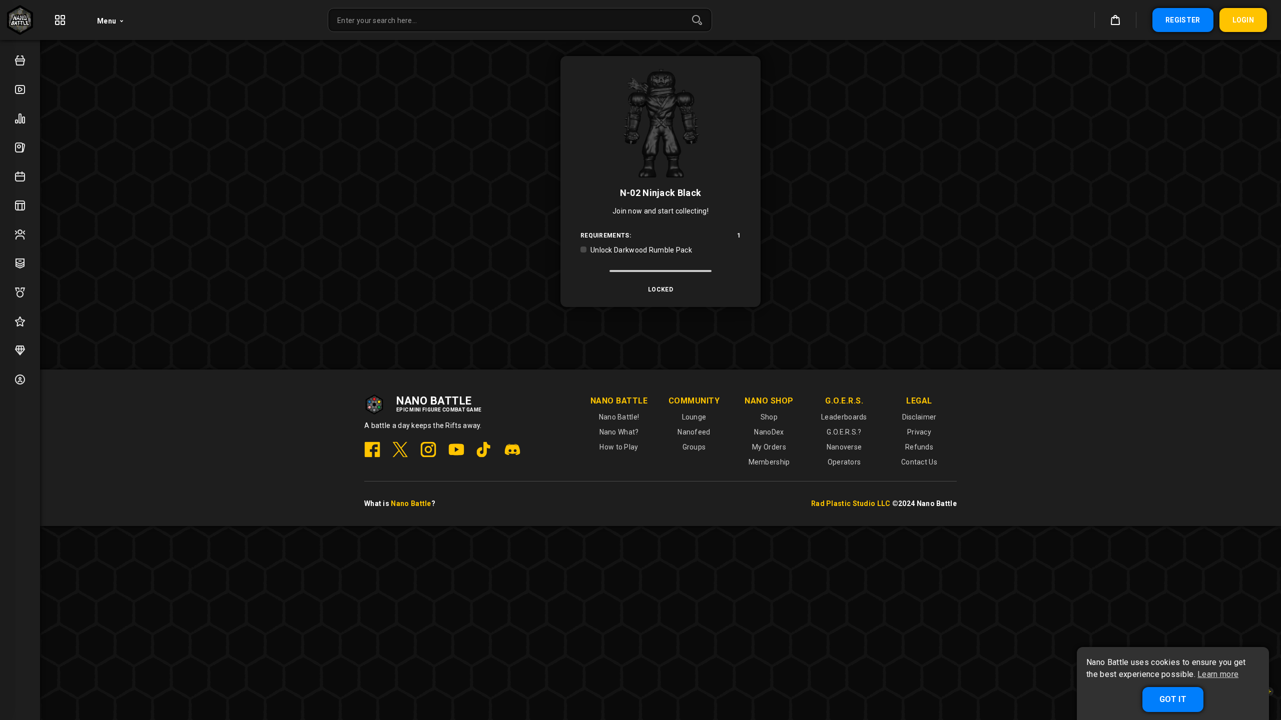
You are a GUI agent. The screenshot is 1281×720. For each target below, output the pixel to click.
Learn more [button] (1217, 674)
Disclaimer (919, 417)
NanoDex (769, 432)
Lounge (694, 417)
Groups (694, 447)
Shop (769, 417)
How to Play (618, 447)
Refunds (919, 447)
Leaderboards (844, 417)
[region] (660, 250)
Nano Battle (411, 504)
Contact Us (919, 462)
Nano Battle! (619, 417)
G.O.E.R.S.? (844, 432)
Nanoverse (844, 447)
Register (1182, 20)
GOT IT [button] (1172, 699)
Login (1243, 20)
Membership (769, 462)
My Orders (769, 447)
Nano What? (619, 432)
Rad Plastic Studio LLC (851, 504)
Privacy (919, 432)
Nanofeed (694, 432)
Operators (844, 462)
